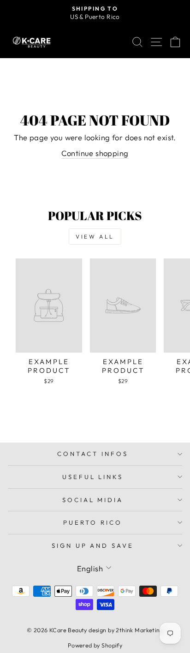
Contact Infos (92, 453)
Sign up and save (93, 545)
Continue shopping (94, 153)
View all (95, 236)
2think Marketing (139, 630)
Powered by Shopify (95, 645)
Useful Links (93, 476)
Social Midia (93, 499)
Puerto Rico (92, 522)
